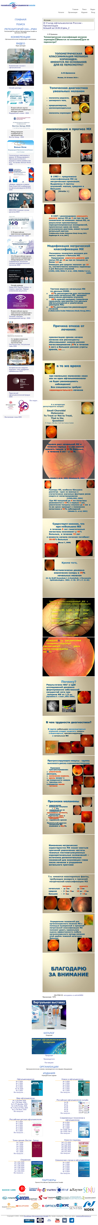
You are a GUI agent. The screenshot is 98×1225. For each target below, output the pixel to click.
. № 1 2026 (19, 1144)
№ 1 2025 (66, 1090)
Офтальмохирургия (25, 1079)
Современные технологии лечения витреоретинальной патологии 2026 (19, 263)
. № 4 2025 (19, 1146)
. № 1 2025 (19, 1152)
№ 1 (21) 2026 (19, 1162)
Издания (84, 12)
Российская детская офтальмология (26, 1119)
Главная (75, 9)
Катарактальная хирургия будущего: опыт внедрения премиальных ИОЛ (19, 369)
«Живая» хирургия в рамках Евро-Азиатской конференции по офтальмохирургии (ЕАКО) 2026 (20, 187)
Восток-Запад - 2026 (16, 137)
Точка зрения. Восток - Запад (25, 1140)
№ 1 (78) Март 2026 (19, 1102)
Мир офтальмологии (25, 1098)
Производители (49, 1059)
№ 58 (66, 1102)
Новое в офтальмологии (72, 1079)
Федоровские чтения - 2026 (19, 113)
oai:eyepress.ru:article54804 (73, 995)
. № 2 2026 (19, 1143)
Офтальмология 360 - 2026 (19, 236)
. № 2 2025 (19, 1150)
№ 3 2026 (66, 1124)
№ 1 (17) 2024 (19, 1169)
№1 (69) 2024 (66, 1146)
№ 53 (66, 1111)
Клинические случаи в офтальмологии (17, 66)
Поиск (84, 9)
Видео (92, 9)
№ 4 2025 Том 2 (66, 1130)
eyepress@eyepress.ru (83, 1216)
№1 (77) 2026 (66, 1142)
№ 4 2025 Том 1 (66, 1131)
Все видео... (34, 400)
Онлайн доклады (15, 88)
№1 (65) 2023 (66, 1148)
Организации (72, 12)
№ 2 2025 (19, 1090)
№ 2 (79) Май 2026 (19, 1100)
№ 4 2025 (19, 1085)
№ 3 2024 (66, 1171)
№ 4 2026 (66, 1122)
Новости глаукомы (72, 1140)
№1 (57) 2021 (66, 1151)
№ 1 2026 (19, 1083)
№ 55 (66, 1108)
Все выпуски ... (19, 1092)
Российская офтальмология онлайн (72, 1100)
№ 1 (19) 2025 (19, 1166)
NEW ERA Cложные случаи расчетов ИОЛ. (19, 211)
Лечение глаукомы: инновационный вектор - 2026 (19, 317)
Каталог (61, 12)
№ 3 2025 (19, 1087)
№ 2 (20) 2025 (19, 1164)
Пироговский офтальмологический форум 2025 (19, 395)
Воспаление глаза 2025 (13, 417)
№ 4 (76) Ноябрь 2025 (19, 1106)
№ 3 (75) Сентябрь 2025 (19, 1108)
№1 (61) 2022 (66, 1150)
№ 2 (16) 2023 (19, 1171)
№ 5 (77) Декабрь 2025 (19, 1104)
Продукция (49, 1055)
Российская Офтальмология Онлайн (36, 1216)
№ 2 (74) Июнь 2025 (19, 1109)
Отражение (26, 1160)
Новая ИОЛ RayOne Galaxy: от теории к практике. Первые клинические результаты (20, 289)
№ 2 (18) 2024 (19, 1167)
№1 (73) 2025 (66, 1144)
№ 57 (66, 1104)
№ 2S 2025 (19, 1089)
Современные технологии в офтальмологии (72, 1119)
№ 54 (66, 1109)
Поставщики (49, 1063)
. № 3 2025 (19, 1148)
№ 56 (66, 1106)
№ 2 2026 (19, 1081)
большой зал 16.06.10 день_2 (56, 28)
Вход (93, 12)
